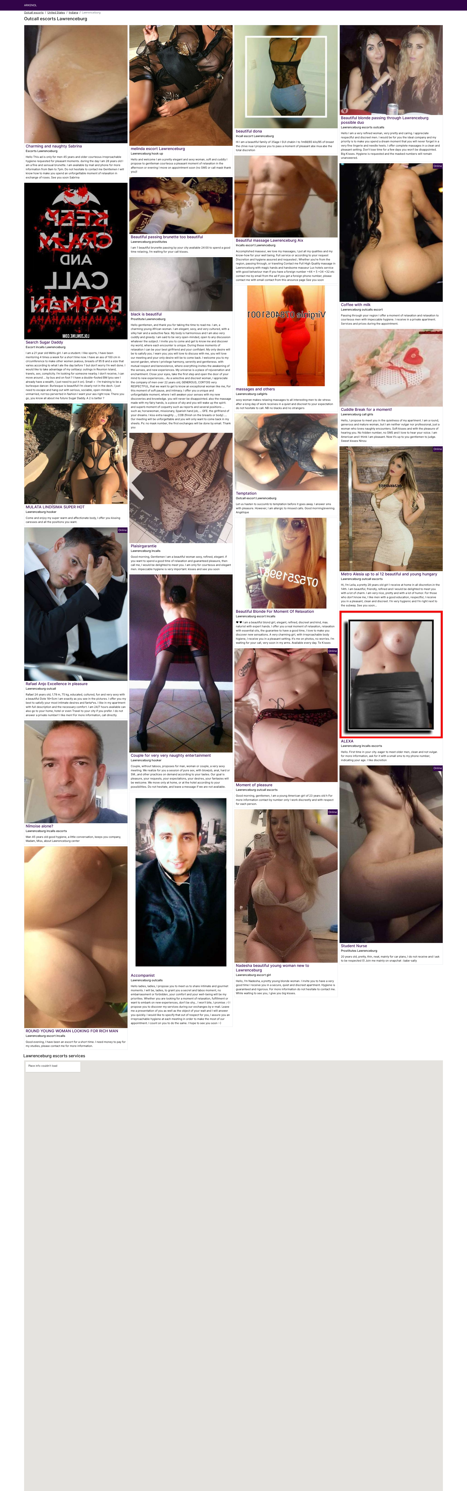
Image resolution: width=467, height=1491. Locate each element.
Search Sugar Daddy (44, 342)
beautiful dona (249, 131)
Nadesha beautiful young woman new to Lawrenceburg (272, 967)
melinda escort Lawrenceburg (158, 148)
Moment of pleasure (254, 785)
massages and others (255, 389)
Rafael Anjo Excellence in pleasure (57, 683)
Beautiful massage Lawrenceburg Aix (269, 240)
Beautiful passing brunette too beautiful (167, 237)
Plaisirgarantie (144, 546)
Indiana (73, 12)
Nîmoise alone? (39, 826)
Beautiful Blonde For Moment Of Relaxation (275, 611)
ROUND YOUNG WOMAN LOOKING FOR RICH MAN (72, 1031)
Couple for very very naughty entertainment (171, 755)
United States (56, 12)
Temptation (246, 493)
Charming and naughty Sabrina (54, 146)
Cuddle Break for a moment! (366, 409)
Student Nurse (354, 946)
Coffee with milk (356, 304)
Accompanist (143, 975)
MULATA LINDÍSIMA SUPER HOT (55, 507)
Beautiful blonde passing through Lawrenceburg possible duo (385, 120)
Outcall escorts (34, 12)
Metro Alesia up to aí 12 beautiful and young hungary (389, 574)
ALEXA (347, 741)
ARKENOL (30, 5)
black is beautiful (146, 314)
